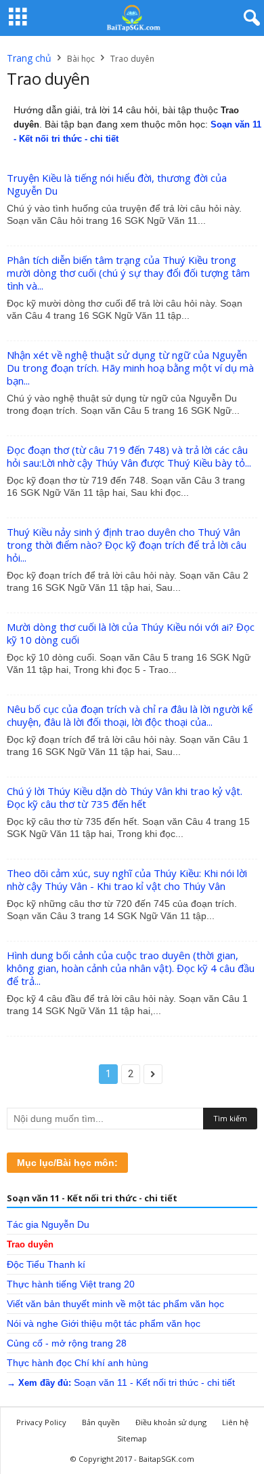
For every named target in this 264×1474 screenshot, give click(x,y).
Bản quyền (101, 1422)
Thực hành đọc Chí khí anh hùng (77, 1362)
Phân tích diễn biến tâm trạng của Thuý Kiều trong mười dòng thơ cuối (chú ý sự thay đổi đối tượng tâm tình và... (128, 272)
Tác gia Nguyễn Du (48, 1224)
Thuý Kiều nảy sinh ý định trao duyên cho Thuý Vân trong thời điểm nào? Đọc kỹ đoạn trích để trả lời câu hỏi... (126, 544)
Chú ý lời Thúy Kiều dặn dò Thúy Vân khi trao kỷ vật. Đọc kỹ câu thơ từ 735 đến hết (124, 797)
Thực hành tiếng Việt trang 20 (71, 1284)
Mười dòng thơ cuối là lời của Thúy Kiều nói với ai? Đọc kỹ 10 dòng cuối (131, 633)
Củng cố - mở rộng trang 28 (67, 1343)
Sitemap (132, 1438)
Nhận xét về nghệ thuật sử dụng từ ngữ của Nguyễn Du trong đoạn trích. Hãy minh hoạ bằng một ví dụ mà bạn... (130, 367)
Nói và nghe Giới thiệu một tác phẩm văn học (103, 1323)
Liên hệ (235, 1422)
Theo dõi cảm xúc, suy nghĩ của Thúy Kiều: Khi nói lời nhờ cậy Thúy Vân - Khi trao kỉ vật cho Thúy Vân (127, 879)
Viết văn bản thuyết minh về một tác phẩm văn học (115, 1303)
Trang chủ (29, 58)
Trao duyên (30, 1244)
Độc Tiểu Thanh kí (46, 1264)
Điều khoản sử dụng (170, 1422)
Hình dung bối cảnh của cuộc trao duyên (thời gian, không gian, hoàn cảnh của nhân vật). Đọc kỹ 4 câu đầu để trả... (131, 968)
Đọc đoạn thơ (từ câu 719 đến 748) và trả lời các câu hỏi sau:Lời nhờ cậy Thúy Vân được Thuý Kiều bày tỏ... (129, 456)
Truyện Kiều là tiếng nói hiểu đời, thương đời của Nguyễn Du (117, 184)
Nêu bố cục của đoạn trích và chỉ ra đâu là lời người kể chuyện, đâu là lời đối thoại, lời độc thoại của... (129, 715)
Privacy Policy (41, 1422)
